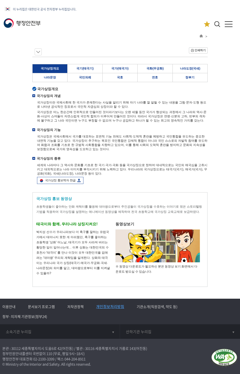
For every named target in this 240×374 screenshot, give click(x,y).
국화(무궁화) (155, 68)
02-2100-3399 (43, 359)
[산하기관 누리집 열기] (180, 331)
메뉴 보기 (38, 51)
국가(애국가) (119, 68)
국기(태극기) (85, 68)
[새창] (158, 261)
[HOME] (201, 36)
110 (49, 353)
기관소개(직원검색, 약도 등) (157, 306)
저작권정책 (75, 306)
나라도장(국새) (190, 68)
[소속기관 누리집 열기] (60, 331)
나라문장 (50, 77)
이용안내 (8, 306)
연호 (155, 77)
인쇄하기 (200, 50)
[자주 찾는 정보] (207, 24)
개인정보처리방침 (110, 306)
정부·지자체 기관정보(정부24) (24, 316)
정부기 (190, 77)
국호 (120, 77)
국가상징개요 (50, 68)
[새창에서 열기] (224, 358)
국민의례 (85, 77)
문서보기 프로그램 (41, 306)
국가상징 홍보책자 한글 (60, 180)
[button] (217, 24)
